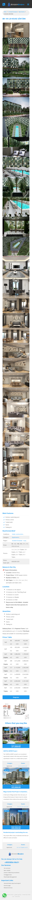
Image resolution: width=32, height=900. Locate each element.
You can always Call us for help (11, 861)
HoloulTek (17, 896)
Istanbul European (12, 12)
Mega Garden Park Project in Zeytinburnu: (16, 791)
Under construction (17, 534)
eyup (24, 540)
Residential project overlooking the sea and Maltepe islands (16, 832)
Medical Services (8, 888)
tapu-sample (7, 870)
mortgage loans (8, 875)
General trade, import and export (12, 883)
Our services (7, 868)
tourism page (7, 885)
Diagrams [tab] (16, 697)
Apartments (22, 12)
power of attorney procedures (11, 872)
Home (5, 12)
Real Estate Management (10, 877)
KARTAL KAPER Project (10, 751)
